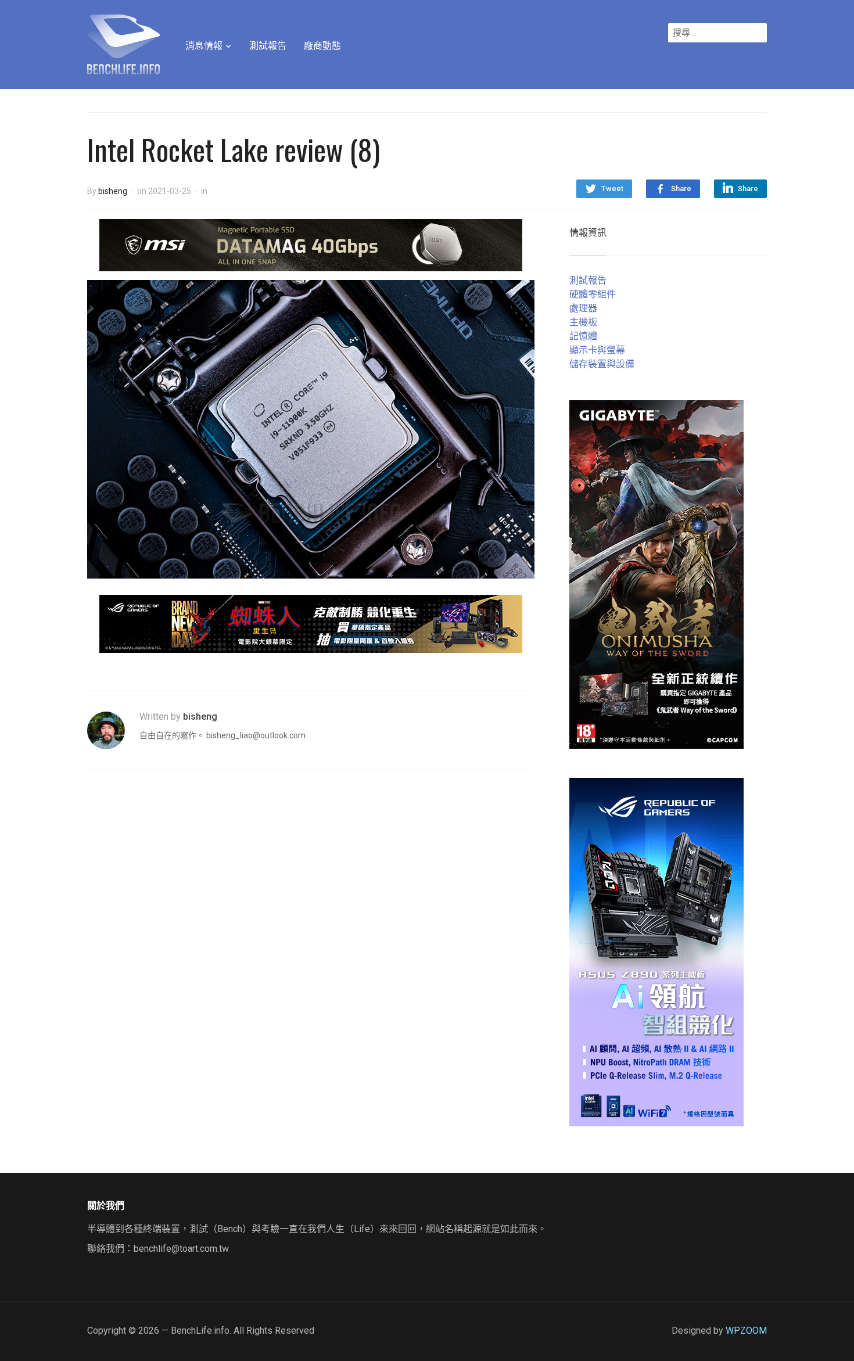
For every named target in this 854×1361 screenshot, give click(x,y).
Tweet (612, 188)
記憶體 (583, 336)
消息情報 (204, 45)
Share (681, 188)
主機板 (583, 322)
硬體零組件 (592, 294)
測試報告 (267, 45)
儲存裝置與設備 (601, 363)
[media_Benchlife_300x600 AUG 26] (656, 573)
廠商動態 (322, 45)
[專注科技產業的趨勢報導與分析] (123, 43)
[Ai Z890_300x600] (656, 951)
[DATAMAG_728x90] (310, 244)
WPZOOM (746, 1330)
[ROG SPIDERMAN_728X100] (310, 623)
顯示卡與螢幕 (597, 349)
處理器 (583, 308)
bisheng (112, 191)
